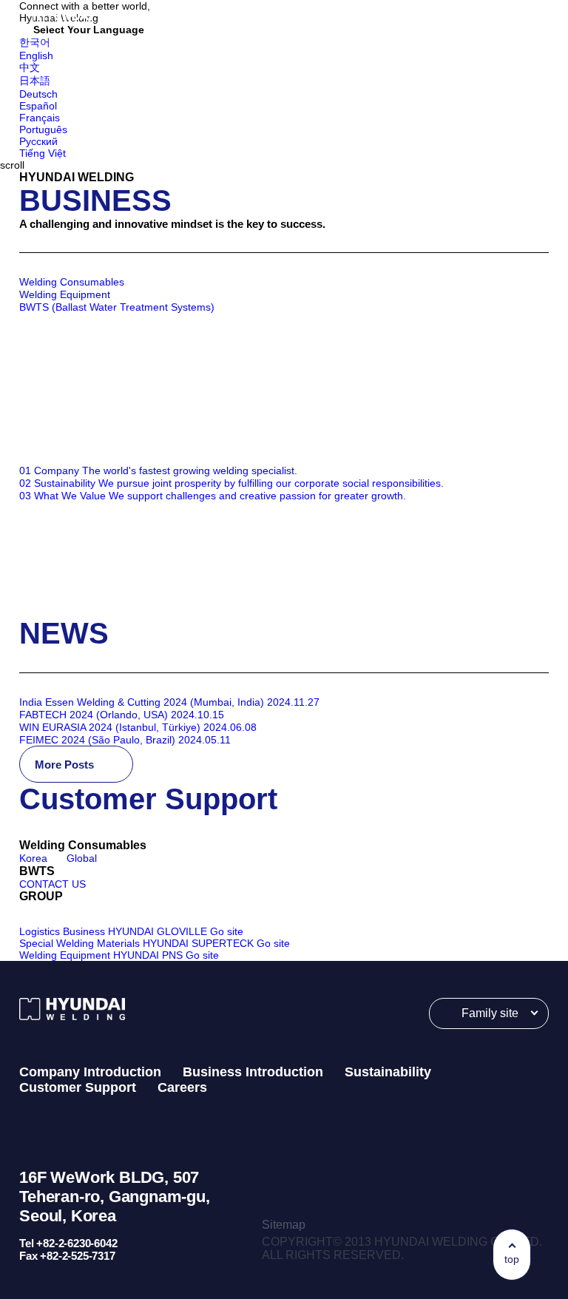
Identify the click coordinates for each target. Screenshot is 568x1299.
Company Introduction (90, 1071)
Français (39, 118)
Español (38, 106)
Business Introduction (253, 1071)
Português (43, 129)
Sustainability (388, 1071)
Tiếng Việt (42, 153)
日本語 (34, 81)
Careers (182, 1087)
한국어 (34, 42)
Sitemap (283, 1224)
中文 (29, 67)
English (36, 55)
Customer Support (77, 1087)
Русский (38, 141)
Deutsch (38, 94)
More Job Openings (87, 599)
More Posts (66, 764)
